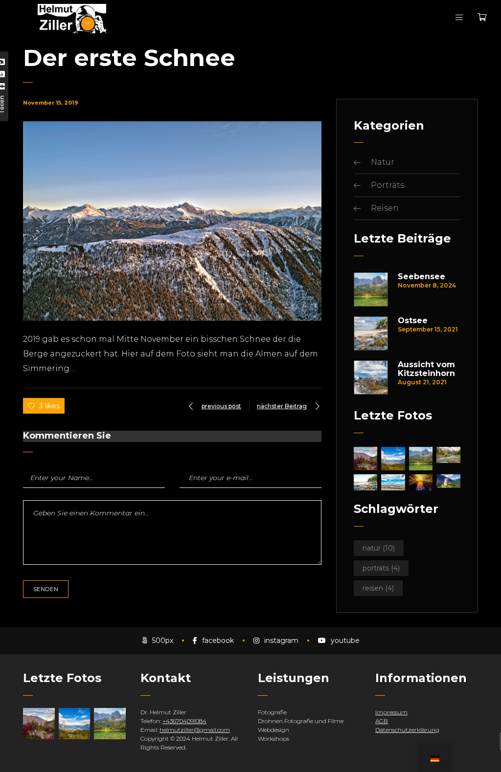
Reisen (385, 208)
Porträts (387, 185)
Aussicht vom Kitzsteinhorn (426, 369)
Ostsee (413, 320)
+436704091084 (184, 721)
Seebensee (421, 276)
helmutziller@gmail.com (194, 729)
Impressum (391, 712)
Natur (382, 162)
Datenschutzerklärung (407, 729)
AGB (381, 721)
